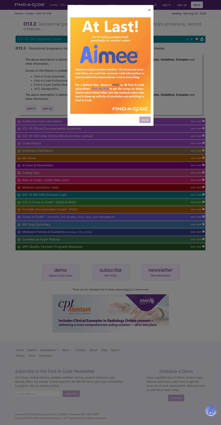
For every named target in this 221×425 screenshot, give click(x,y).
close (145, 120)
